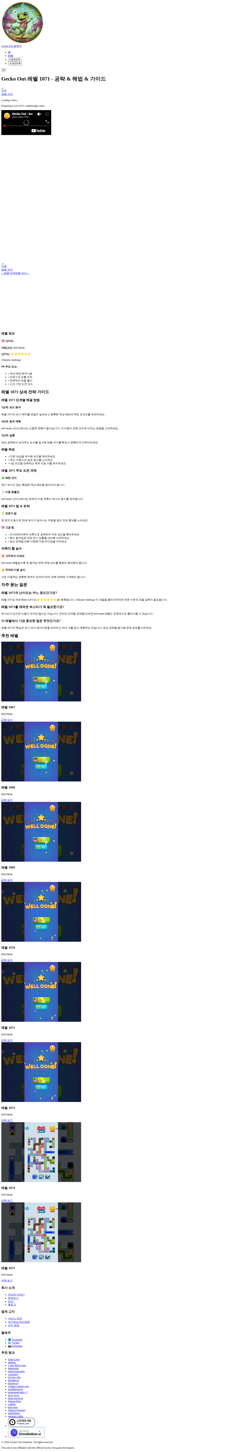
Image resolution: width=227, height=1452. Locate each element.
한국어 (15, 63)
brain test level (15, 1398)
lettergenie (13, 1368)
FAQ (10, 1301)
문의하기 (13, 1298)
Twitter (13, 1342)
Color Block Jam (17, 1365)
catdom (12, 1404)
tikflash (12, 1362)
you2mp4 (13, 1374)
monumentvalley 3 (17, 1392)
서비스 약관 (15, 1318)
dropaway (13, 1383)
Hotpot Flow (14, 1401)
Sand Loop (14, 1359)
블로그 (12, 1304)
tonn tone (13, 1407)
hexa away (13, 1395)
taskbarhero (14, 1413)
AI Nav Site (14, 1377)
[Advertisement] (113, 300)
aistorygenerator (16, 1371)
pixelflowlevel (15, 1389)
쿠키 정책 (13, 1325)
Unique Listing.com (18, 1386)
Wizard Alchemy (17, 1410)
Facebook (15, 1339)
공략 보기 (7, 719)
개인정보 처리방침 (19, 1322)
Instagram (15, 1346)
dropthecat (13, 1380)
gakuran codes (15, 1416)
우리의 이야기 (16, 1294)
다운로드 (14, 59)
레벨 (10, 55)
